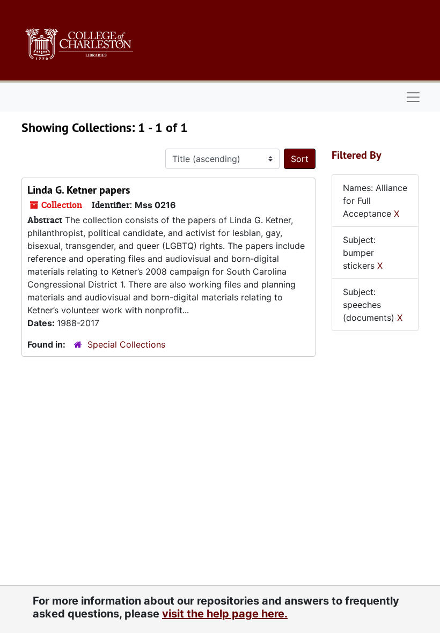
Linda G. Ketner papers (78, 190)
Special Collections (126, 344)
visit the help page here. (225, 613)
